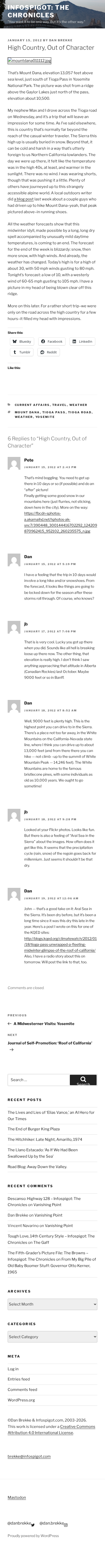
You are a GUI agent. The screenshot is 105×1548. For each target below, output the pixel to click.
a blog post (24, 199)
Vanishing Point (47, 1204)
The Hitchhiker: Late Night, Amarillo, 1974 (45, 1139)
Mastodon (17, 1497)
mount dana (27, 412)
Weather (78, 405)
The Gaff (41, 1242)
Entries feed (19, 1379)
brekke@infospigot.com (29, 1456)
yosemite (45, 417)
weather (24, 417)
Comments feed (22, 1389)
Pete (28, 460)
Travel (59, 405)
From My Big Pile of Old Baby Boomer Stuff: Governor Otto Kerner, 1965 (52, 1265)
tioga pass (54, 412)
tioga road (80, 412)
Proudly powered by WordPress (33, 1535)
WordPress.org (21, 1400)
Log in (13, 1369)
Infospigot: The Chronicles (39, 11)
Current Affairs (32, 405)
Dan (28, 556)
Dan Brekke (61, 40)
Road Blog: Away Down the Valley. (37, 1167)
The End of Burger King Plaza (34, 1129)
